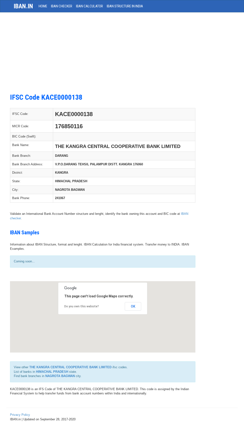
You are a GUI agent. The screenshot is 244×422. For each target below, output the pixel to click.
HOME (43, 6)
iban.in (23, 6)
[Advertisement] (102, 55)
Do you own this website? (81, 306)
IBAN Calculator (89, 6)
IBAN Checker (61, 6)
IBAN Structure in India (125, 6)
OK (133, 306)
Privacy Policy (20, 415)
